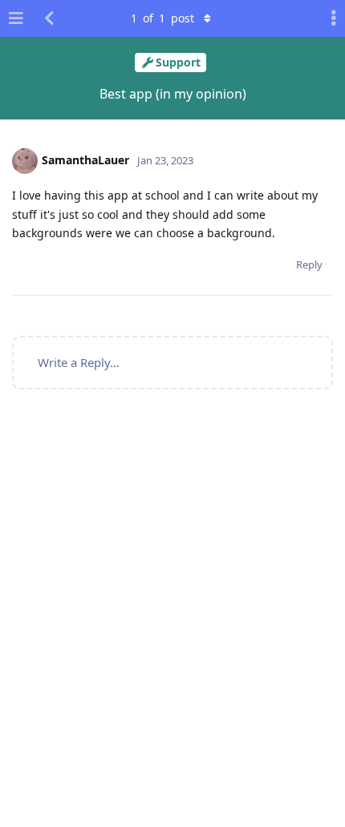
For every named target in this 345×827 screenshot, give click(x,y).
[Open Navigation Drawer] (16, 18)
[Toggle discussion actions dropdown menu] (329, 18)
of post (162, 18)
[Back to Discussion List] (49, 18)
